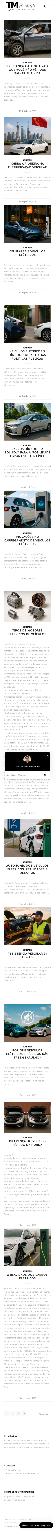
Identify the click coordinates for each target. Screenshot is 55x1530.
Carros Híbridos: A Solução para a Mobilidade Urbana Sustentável (28, 452)
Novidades (27, 63)
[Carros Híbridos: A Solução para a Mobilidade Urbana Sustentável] (27, 422)
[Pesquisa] (43, 6)
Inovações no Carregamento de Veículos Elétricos (27, 540)
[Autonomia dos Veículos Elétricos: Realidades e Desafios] (27, 838)
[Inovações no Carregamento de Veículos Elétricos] (27, 510)
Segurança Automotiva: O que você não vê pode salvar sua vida (28, 69)
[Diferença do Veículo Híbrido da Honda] (27, 1117)
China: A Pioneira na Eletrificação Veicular (27, 165)
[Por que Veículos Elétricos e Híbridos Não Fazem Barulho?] (27, 1023)
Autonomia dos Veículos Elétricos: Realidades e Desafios (27, 869)
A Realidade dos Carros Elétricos (27, 1276)
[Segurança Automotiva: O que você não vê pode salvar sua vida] (27, 39)
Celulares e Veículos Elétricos (27, 253)
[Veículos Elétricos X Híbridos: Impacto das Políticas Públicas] (27, 324)
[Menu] (49, 6)
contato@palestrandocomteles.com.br (22, 1473)
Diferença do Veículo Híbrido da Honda (27, 1143)
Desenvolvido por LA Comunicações (19, 1526)
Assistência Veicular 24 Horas (28, 955)
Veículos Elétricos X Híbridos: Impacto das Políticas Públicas (27, 354)
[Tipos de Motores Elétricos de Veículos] (27, 606)
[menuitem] (43, 6)
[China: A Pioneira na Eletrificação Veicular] (27, 136)
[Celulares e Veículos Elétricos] (27, 224)
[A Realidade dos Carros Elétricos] (27, 1248)
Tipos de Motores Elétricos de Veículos (27, 632)
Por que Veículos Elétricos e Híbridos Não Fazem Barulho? (27, 1054)
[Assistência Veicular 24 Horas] (27, 926)
